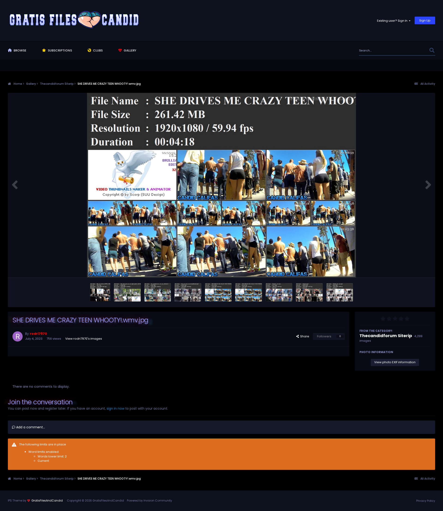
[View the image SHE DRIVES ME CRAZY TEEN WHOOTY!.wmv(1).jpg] (248, 292)
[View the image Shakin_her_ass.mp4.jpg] (339, 292)
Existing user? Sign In (393, 20)
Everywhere (415, 50)
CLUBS (97, 50)
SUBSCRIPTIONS (59, 50)
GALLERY (129, 50)
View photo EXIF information (395, 362)
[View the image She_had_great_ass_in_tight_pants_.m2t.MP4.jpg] (127, 292)
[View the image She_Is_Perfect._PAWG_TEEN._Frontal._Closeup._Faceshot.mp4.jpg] (100, 292)
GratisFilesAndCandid (47, 500)
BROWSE (19, 50)
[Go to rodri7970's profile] (17, 336)
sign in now (115, 408)
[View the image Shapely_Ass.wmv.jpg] (279, 292)
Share (304, 336)
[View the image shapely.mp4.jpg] (309, 292)
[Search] (432, 50)
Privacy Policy (425, 501)
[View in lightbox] (221, 185)
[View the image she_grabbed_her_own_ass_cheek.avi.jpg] (157, 292)
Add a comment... (30, 427)
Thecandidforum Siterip (385, 336)
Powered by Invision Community (149, 500)
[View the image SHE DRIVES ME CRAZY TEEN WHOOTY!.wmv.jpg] (218, 292)
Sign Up (425, 20)
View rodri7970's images (83, 338)
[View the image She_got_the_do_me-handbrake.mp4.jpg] (187, 292)
